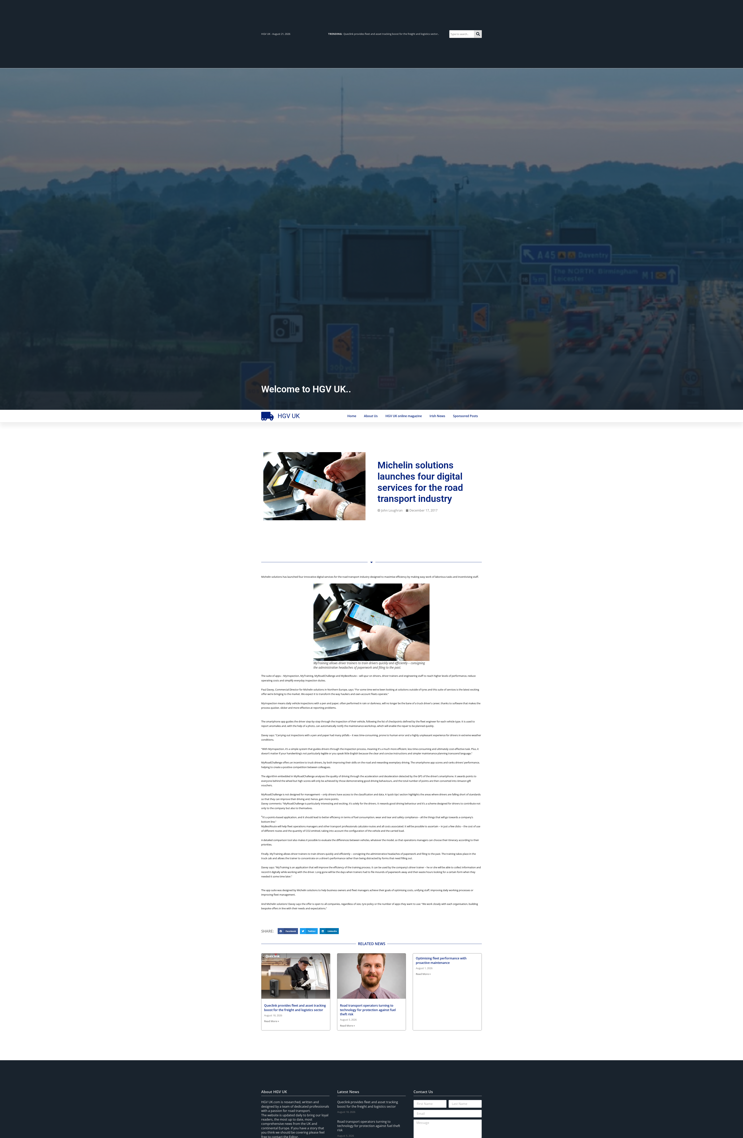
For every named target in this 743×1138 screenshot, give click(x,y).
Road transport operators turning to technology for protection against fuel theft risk (368, 1009)
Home (351, 416)
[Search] (478, 34)
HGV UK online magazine (403, 416)
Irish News (437, 416)
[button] (288, 931)
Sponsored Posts (465, 416)
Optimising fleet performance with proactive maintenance (441, 960)
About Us (371, 416)
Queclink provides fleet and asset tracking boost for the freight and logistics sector (295, 1007)
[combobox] (461, 34)
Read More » (271, 1021)
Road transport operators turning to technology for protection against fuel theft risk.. (384, 34)
